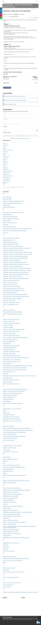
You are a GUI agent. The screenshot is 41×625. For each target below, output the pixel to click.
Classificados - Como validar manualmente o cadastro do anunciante (16, 274)
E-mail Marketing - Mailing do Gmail (9, 347)
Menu (4, 463)
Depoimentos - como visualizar (9, 309)
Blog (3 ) (4, 154)
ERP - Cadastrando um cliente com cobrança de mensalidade (14, 367)
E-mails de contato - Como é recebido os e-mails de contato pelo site (16, 357)
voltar (36, 82)
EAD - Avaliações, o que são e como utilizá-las (12, 359)
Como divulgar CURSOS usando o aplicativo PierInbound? (14, 290)
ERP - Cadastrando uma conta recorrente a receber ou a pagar (14, 369)
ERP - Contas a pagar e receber (9, 371)
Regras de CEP (6, 547)
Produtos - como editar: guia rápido (9, 524)
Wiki (4, 187)
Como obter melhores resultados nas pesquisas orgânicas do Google (16, 296)
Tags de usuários (6, 569)
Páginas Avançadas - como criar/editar (10, 492)
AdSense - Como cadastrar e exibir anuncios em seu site (13, 201)
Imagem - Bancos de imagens (8, 426)
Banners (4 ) (5, 153)
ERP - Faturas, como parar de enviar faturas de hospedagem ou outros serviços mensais (19, 375)
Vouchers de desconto (7, 586)
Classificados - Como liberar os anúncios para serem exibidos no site (16, 272)
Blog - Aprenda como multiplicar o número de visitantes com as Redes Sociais (17, 228)
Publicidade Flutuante (7, 535)
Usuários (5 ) (5, 164)
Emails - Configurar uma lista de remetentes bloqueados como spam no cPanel (17, 365)
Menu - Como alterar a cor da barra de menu (11, 465)
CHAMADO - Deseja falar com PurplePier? (11, 244)
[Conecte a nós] (0, 12)
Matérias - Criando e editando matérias (10, 459)
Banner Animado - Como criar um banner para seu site (13, 212)
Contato (22, 612)
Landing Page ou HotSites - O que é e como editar (12, 445)
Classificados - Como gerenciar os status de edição (12, 266)
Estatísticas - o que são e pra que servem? (11, 379)
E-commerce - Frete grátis (8, 325)
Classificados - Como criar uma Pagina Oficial (11, 260)
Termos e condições (6, 615)
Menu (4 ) (5, 166)
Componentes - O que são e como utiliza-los (11, 302)
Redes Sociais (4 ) (6, 172)
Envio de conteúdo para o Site (26, 604)
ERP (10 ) (5, 146)
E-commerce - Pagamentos (8, 327)
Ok (37, 622)
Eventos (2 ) (5, 151)
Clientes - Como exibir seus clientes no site (11, 280)
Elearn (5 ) (5, 159)
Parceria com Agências (25, 599)
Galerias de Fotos (6, 412)
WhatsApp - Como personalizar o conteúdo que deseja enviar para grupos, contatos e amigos (20, 592)
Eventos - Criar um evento (8, 381)
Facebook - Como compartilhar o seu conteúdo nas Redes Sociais (15, 389)
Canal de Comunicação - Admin (9, 240)
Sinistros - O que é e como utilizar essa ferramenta (12, 560)
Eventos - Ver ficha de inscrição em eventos (11, 383)
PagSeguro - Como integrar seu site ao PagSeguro (12, 494)
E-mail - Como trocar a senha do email (10, 339)
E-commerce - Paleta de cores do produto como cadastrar (14, 329)
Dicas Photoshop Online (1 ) (8, 150)
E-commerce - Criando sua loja (9, 321)
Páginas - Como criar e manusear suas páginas (12, 488)
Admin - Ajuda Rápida (7, 197)
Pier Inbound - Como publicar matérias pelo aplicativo (13, 506)
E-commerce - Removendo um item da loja (11, 331)
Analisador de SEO (6, 601)
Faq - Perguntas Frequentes (8, 399)
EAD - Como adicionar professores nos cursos (11, 361)
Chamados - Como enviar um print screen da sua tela (13, 246)
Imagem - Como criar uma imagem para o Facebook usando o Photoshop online (18, 430)
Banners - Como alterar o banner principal (11, 218)
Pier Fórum (5, 504)
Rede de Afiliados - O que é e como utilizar (11, 543)
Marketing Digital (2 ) (7, 177)
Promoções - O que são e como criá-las (10, 531)
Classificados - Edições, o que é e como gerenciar (12, 276)
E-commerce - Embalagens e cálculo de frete (11, 323)
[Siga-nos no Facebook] (0, 8)
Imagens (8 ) (5, 163)
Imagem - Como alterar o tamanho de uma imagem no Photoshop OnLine (16, 428)
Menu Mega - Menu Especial (8, 469)
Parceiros (4, 599)
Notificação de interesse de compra (9, 482)
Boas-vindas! (5, 232)
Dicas (9, 187)
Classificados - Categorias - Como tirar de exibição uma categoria (15, 256)
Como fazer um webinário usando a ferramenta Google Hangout (15, 294)
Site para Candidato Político (26, 609)
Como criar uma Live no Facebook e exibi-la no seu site (13, 288)
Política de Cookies (35, 619)
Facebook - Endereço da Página (9, 397)
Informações (13, 187)
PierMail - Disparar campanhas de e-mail (10, 510)
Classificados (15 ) (6, 179)
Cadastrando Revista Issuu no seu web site (11, 238)
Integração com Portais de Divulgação (10, 438)
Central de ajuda (30, 36)
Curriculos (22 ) (6, 145)
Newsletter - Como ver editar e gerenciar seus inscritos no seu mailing (16, 480)
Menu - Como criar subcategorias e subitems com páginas (14, 467)
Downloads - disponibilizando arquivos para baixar (12, 314)
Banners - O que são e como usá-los (10, 222)
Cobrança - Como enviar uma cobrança (10, 284)
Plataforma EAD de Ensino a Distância (9, 607)
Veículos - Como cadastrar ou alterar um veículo (12, 582)
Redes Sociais (5, 545)
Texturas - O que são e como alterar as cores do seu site (13, 571)
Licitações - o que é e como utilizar (9, 447)
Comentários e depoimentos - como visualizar (11, 286)
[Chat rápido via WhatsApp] (0, 18)
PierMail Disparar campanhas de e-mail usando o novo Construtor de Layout (17, 512)
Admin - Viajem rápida (7, 199)
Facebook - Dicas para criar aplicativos (10, 395)
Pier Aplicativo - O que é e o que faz (10, 502)
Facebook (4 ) (5, 167)
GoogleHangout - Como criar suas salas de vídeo (12, 420)
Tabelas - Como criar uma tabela (9, 567)
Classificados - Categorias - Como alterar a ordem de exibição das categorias (17, 252)
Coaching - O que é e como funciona (10, 282)
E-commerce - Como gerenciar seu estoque (11, 319)
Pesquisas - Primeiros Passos (8, 500)
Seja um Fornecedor (6, 609)
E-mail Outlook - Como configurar (9, 353)
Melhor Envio (5, 461)
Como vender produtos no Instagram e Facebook (12, 298)
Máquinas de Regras (7, 457)
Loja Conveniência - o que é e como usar (10, 451)
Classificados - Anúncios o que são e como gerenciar (13, 250)
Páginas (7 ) (5, 161)
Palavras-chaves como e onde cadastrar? (11, 496)
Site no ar (5, 562)
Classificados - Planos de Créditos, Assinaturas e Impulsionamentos (16, 278)
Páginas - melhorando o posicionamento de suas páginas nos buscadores (16, 490)
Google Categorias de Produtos (9, 414)
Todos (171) (5, 143)
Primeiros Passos (6, 518)
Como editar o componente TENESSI (10, 292)
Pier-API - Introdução (7, 508)
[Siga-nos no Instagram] (0, 14)
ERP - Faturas (5, 373)
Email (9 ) (5, 148)
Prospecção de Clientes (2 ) (8, 171)
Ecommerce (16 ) (6, 156)
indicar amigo (6, 82)
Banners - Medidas (6, 220)
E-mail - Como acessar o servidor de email (11, 335)
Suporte (17, 187)
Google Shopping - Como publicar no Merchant (11, 418)
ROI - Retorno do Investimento (8, 551)
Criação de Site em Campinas (26, 601)
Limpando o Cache (6, 449)
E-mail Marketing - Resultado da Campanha (11, 351)
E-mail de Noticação (7, 343)
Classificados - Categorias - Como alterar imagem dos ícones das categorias (17, 254)
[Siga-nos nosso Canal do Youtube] (0, 16)
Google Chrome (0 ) (6, 174)
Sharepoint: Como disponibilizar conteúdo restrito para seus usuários (16, 558)
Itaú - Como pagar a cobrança (8, 440)
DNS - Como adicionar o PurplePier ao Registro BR (12, 311)
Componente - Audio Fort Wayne (9, 300)
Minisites (4, 473)
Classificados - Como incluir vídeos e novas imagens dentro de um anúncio (17, 268)
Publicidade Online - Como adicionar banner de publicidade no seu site (16, 537)
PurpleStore (4, 610)
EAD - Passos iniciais (7, 363)
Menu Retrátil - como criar (8, 471)
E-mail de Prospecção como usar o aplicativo (11, 345)
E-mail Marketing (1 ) (7, 180)
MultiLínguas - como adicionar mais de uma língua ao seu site (14, 475)
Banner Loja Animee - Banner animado (10, 216)
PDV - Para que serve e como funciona (10, 498)
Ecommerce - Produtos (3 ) (8, 175)
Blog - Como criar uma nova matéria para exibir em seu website (15, 230)
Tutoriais (21, 187)
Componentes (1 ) (6, 182)
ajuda (7, 187)
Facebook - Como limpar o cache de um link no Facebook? (14, 391)
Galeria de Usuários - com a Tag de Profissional (12, 408)
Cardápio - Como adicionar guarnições (10, 242)
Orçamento (23, 607)
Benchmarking (5, 224)
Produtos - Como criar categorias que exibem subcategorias (14, 522)
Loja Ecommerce (5, 614)
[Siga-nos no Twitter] (0, 10)
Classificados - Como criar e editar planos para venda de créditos (15, 258)
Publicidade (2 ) (6, 169)
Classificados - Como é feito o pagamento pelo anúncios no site (15, 262)
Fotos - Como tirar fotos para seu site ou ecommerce (13, 403)
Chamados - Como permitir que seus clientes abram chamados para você (17, 248)
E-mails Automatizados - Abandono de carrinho (12, 355)
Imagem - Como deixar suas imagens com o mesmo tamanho (14, 432)
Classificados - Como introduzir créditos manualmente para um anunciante (17, 270)
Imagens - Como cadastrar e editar (9, 434)
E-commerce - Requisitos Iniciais (9, 333)
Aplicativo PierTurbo (6, 205)
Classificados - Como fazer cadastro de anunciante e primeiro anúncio (16, 264)
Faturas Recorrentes (7, 401)
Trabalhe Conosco (5, 606)
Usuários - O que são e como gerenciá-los (11, 577)
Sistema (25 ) (5, 158)
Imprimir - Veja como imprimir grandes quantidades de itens (14, 436)
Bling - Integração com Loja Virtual (9, 226)
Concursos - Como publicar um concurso (10, 304)
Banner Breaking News (7, 214)
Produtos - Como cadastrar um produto (10, 520)
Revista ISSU (5, 549)
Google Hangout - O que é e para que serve (11, 416)
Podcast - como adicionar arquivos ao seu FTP (12, 516)
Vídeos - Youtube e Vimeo (8, 584)
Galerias (4, 410)
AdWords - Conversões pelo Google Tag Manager (12, 203)
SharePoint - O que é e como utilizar (10, 556)
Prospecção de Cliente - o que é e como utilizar (12, 533)
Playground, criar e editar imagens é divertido (11, 514)
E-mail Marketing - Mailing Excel (9, 349)
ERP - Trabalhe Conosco (7, 377)
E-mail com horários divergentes (9, 341)
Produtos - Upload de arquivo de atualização (11, 529)
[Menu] (37, 1)
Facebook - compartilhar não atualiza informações (12, 393)
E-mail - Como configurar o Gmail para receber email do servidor (15, 337)
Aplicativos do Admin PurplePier (9, 207)
